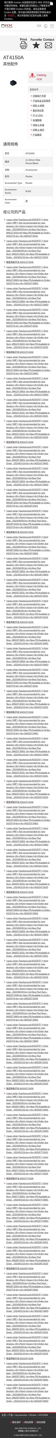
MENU (52, 26)
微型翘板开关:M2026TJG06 (19, 1088)
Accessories (21, 1415)
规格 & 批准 (38, 125)
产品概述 (37, 135)
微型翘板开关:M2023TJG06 (19, 802)
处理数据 (37, 120)
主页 (4, 1415)
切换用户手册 (39, 96)
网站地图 (41, 1422)
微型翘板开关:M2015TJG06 (19, 442)
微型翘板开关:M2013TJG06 (19, 352)
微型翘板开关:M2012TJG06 (19, 262)
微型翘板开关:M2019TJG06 (19, 622)
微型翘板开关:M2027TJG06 (19, 1178)
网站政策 (28, 1422)
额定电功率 (38, 110)
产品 (10, 1415)
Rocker (33, 1415)
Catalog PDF (41, 77)
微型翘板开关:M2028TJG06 (19, 1268)
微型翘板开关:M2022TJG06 (19, 712)
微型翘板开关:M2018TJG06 (19, 532)
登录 (39, 25)
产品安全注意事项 (41, 101)
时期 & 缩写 (38, 130)
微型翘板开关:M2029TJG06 (19, 1358)
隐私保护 (16, 1422)
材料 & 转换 (38, 105)
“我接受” (11, 15)
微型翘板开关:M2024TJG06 (19, 892)
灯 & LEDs (38, 115)
